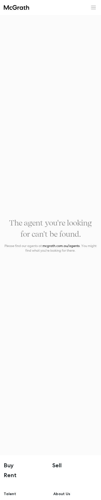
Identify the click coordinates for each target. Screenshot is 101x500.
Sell (57, 465)
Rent (10, 475)
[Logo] (16, 7)
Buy (9, 465)
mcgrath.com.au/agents (61, 246)
